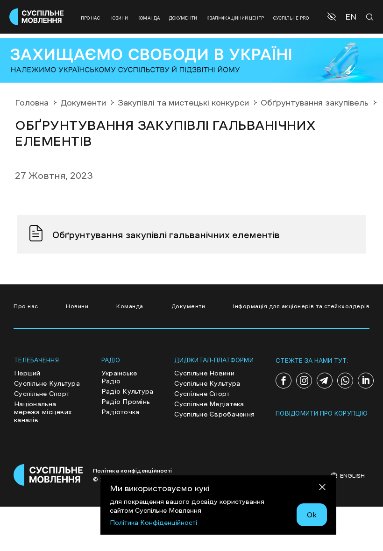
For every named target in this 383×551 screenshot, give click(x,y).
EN (350, 17)
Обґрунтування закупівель (315, 103)
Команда (148, 18)
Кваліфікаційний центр (235, 18)
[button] (332, 17)
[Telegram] (325, 381)
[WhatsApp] (345, 381)
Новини (118, 18)
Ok (312, 514)
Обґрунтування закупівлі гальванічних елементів (166, 235)
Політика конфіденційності (132, 470)
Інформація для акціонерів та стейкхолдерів (301, 306)
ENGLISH (352, 476)
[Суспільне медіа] (49, 475)
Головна (32, 103)
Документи (183, 18)
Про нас (90, 18)
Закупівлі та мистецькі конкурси (183, 103)
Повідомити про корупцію (322, 413)
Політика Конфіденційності (153, 522)
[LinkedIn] (366, 381)
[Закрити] (322, 488)
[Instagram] (304, 381)
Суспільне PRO (291, 18)
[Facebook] (283, 381)
